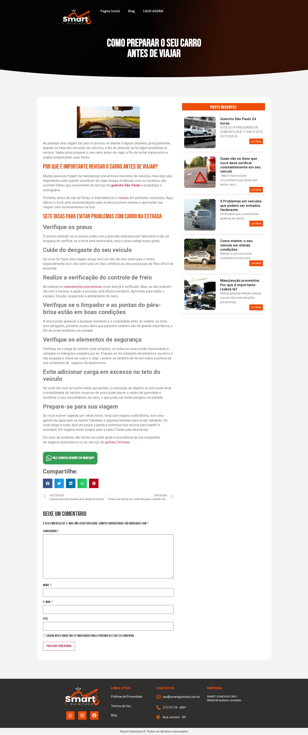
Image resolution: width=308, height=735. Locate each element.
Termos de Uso (121, 706)
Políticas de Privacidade (126, 696)
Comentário (51, 531)
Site (45, 619)
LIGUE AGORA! (153, 11)
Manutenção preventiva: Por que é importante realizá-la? (240, 284)
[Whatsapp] (70, 715)
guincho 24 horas (117, 442)
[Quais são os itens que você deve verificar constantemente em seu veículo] (200, 187)
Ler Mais (256, 141)
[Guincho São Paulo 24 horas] (200, 147)
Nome (47, 585)
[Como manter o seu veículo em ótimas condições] (200, 269)
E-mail (48, 602)
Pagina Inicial (110, 11)
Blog (131, 11)
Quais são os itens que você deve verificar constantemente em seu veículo (240, 164)
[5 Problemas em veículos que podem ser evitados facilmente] (200, 230)
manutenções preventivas (82, 287)
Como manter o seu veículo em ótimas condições (236, 245)
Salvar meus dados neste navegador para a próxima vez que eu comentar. (90, 636)
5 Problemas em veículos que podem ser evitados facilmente (241, 205)
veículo (123, 198)
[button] (47, 483)
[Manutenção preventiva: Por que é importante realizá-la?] (200, 309)
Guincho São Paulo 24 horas (238, 121)
